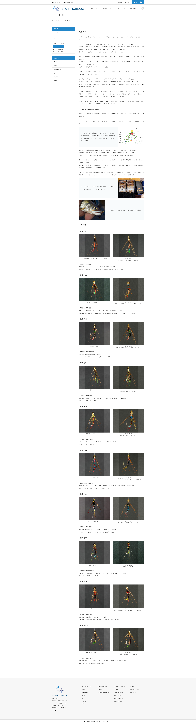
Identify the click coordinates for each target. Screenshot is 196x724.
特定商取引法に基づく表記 (104, 692)
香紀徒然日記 (133, 692)
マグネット (57, 80)
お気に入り (117, 8)
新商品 (55, 65)
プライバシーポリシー (119, 701)
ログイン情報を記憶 (60, 43)
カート (138, 2)
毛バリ (55, 62)
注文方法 (100, 689)
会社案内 (116, 689)
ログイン (127, 2)
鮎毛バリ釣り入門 (95, 8)
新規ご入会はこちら (58, 51)
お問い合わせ (133, 8)
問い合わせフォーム (118, 698)
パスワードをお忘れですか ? (60, 49)
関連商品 (56, 77)
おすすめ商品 (57, 69)
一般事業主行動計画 (118, 692)
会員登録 (120, 2)
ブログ (125, 8)
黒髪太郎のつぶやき (134, 689)
